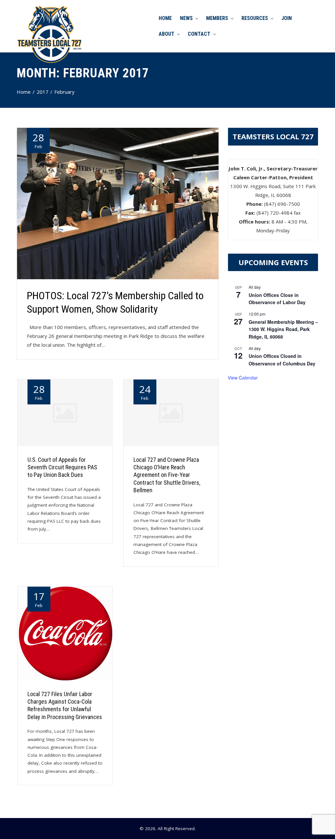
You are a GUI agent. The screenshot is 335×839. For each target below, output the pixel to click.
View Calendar (243, 377)
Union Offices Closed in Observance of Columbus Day (282, 360)
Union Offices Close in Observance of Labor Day (277, 299)
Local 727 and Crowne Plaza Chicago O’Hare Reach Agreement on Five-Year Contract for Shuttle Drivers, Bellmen (166, 475)
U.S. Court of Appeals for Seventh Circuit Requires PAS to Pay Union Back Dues (62, 467)
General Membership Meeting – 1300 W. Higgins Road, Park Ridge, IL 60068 (283, 329)
